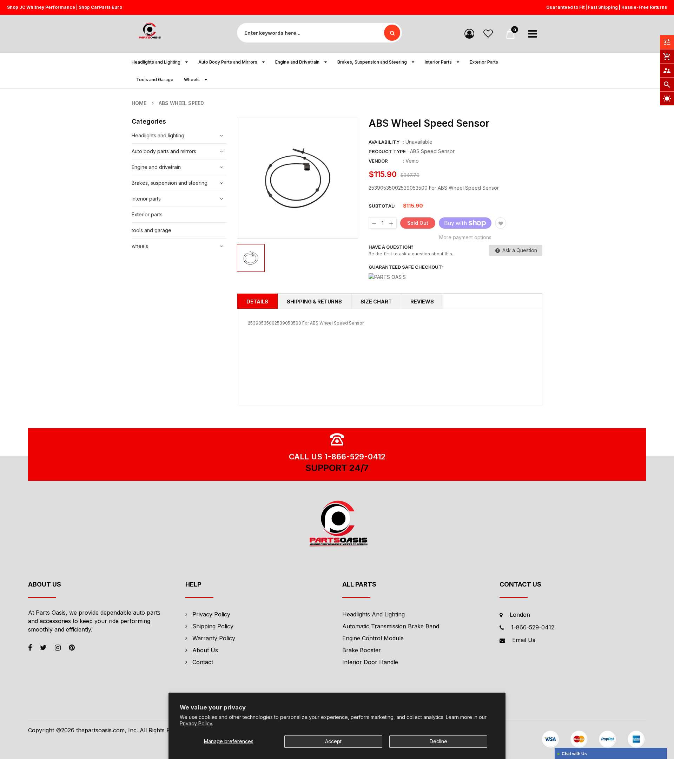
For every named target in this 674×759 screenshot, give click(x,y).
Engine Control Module (373, 638)
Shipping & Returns (314, 302)
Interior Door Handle (370, 662)
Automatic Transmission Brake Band (390, 626)
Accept (333, 741)
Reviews (422, 302)
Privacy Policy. (196, 723)
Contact (202, 662)
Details (257, 302)
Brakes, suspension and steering (169, 183)
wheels (140, 246)
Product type (387, 151)
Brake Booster (361, 650)
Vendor (378, 161)
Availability (384, 142)
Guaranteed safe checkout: (406, 267)
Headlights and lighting (158, 135)
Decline (438, 741)
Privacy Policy (211, 614)
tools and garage (151, 230)
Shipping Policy (212, 626)
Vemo (412, 161)
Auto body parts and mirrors (164, 151)
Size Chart (376, 302)
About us (205, 650)
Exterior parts (147, 214)
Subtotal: (382, 206)
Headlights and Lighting (373, 614)
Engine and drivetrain (156, 167)
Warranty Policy (213, 638)
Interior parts (146, 199)
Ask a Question (519, 250)
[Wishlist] (488, 33)
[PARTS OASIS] (337, 524)
